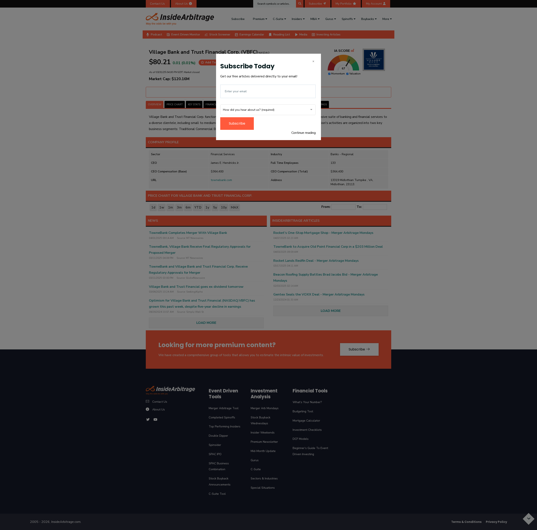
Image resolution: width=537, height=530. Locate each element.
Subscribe (237, 123)
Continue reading (303, 132)
